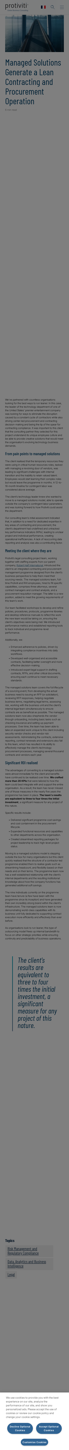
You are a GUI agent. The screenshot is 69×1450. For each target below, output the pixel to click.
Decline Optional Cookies (20, 1428)
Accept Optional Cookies (49, 1428)
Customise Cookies (34, 1442)
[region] (34, 1421)
